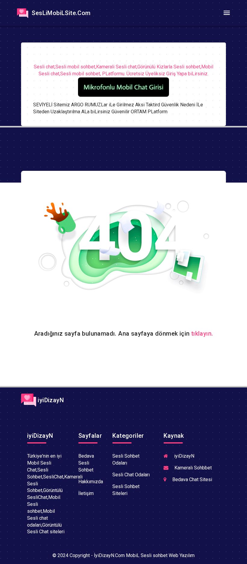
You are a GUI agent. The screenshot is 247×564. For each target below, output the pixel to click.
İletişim (86, 493)
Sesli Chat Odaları (131, 475)
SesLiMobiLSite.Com (60, 13)
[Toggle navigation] (226, 13)
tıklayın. (202, 333)
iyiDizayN (50, 400)
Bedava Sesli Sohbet (86, 463)
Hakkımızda (90, 481)
